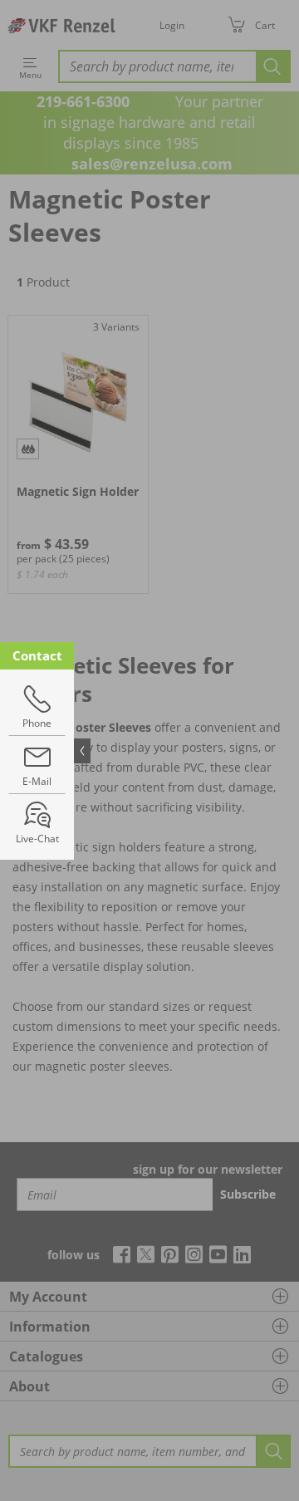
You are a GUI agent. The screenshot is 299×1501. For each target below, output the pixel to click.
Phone (36, 723)
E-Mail (36, 781)
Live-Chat (37, 838)
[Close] (82, 750)
